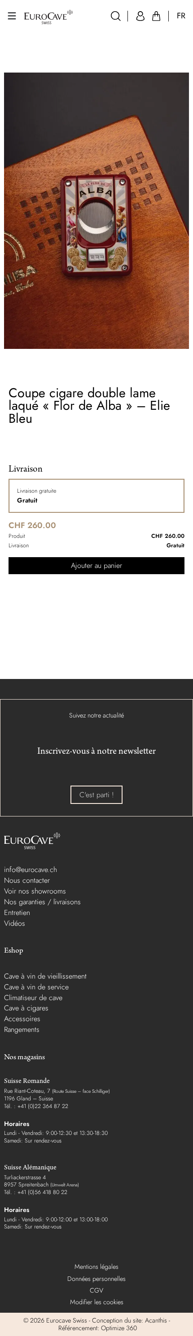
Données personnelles (96, 1278)
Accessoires (22, 1019)
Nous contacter (27, 880)
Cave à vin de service (36, 987)
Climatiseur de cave (33, 997)
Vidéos (14, 923)
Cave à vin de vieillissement (45, 976)
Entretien (17, 912)
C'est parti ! (96, 795)
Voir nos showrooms (35, 891)
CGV (96, 1290)
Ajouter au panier (96, 565)
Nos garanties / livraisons (42, 902)
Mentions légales (96, 1266)
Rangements (21, 1029)
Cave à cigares (26, 1008)
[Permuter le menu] (12, 16)
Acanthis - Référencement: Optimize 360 (113, 1324)
